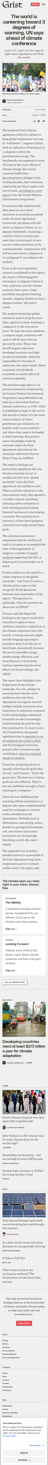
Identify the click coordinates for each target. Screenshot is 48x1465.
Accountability (8, 1351)
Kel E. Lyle (6, 1262)
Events (5, 1409)
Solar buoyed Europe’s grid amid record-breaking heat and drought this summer (23, 1224)
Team (4, 1376)
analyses (8, 557)
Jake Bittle (6, 1147)
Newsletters (7, 1406)
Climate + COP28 (39, 115)
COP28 (29, 1063)
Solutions (6, 1347)
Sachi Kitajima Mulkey (11, 1251)
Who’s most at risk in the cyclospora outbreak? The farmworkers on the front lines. (21, 1273)
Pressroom (6, 1390)
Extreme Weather (9, 1354)
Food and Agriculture (11, 1357)
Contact (5, 1380)
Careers (5, 1383)
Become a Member (10, 1413)
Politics (5, 1344)
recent (34, 553)
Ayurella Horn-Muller (15, 1127)
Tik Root (5, 1179)
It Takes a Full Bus (13, 1258)
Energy (5, 1340)
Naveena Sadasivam (15, 100)
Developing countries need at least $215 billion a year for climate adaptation (23, 1048)
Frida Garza (7, 1282)
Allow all (24, 1453)
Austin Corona (13, 1234)
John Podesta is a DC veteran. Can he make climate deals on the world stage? (23, 1139)
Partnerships (7, 1387)
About (5, 1373)
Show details (34, 1445)
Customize (22, 1460)
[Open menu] (43, 4)
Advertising (7, 1416)
